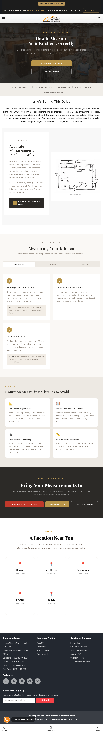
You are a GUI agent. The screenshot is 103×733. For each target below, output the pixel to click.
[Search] (99, 18)
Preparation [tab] (19, 264)
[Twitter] (38, 681)
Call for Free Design (23, 719)
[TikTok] (22, 681)
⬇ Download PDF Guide (51, 63)
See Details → (91, 10)
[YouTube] (30, 681)
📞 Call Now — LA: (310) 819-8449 (24, 504)
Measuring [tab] (51, 264)
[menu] (3, 18)
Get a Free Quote (57, 504)
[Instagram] (14, 681)
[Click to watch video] (76, 176)
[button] (6, 719)
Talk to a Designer (52, 71)
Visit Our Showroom (84, 504)
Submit (45, 700)
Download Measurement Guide (27, 203)
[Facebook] (6, 681)
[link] (98, 728)
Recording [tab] (84, 264)
